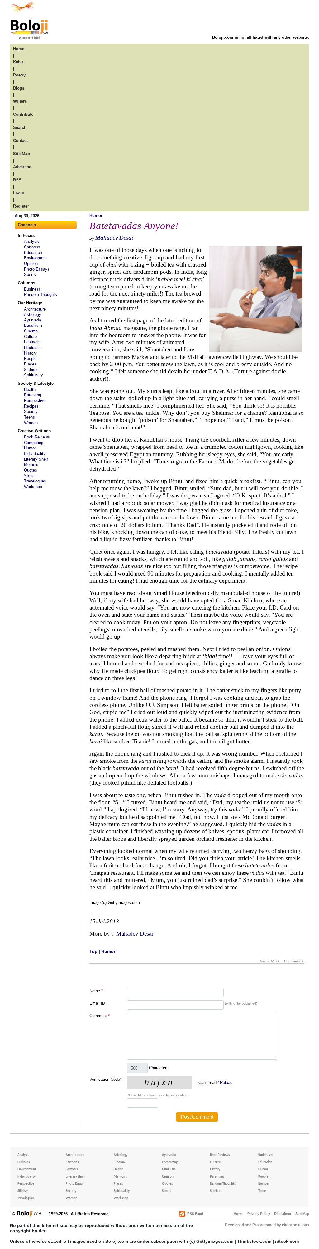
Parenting (32, 395)
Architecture (35, 309)
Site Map (302, 1214)
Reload (226, 1082)
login (18, 193)
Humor (30, 448)
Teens (29, 417)
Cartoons (32, 247)
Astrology (32, 314)
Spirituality (33, 375)
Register (21, 206)
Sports (30, 274)
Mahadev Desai (114, 237)
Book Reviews (37, 437)
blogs (18, 88)
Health (30, 389)
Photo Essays (37, 269)
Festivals (32, 342)
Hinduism (32, 347)
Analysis (32, 241)
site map (21, 153)
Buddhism (33, 325)
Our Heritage (30, 303)
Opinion (31, 263)
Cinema (31, 331)
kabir (18, 62)
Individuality (34, 453)
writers (20, 101)
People (30, 358)
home (18, 49)
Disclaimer (282, 1214)
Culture (30, 336)
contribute (23, 114)
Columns (26, 283)
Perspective (34, 400)
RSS (17, 180)
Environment (35, 258)
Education (33, 252)
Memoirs (32, 464)
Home (238, 1214)
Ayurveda (32, 320)
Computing (33, 442)
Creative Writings (34, 431)
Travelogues (35, 481)
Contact (20, 140)
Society (31, 411)
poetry (19, 75)
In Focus (26, 235)
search (19, 127)
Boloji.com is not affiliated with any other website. (260, 37)
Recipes (31, 406)
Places (30, 364)
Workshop (33, 486)
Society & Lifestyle (36, 383)
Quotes (30, 470)
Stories (30, 475)
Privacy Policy (258, 1214)
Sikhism (31, 369)
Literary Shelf (36, 459)
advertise (22, 166)
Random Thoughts (40, 294)
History (30, 353)
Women (31, 422)
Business (32, 289)
